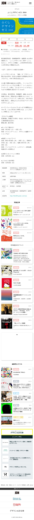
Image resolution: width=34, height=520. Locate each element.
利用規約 (24, 485)
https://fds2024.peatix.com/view (18, 196)
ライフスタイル (15, 51)
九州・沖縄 (26, 45)
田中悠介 (5, 49)
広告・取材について (11, 485)
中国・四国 (11, 45)
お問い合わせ (30, 485)
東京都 (16, 42)
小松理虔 (24, 49)
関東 (21, 42)
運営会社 (3, 485)
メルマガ (19, 485)
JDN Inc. (20, 517)
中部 (28, 42)
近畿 (25, 42)
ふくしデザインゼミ (15, 49)
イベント (17, 9)
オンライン (11, 42)
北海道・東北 (18, 45)
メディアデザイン (25, 51)
